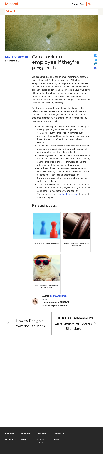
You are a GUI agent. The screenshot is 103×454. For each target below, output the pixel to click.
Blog (23, 439)
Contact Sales (78, 4)
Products (25, 433)
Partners (41, 433)
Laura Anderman (58, 296)
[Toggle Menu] (94, 11)
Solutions (9, 433)
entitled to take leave (68, 194)
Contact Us (59, 433)
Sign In (91, 4)
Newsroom (10, 439)
